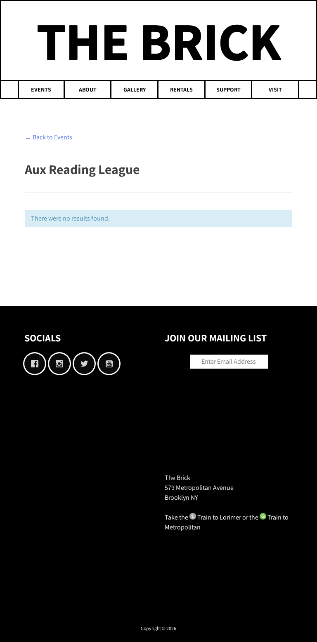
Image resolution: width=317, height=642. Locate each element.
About (88, 89)
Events (41, 89)
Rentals (181, 89)
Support (228, 89)
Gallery (134, 89)
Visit (275, 89)
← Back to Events (48, 137)
